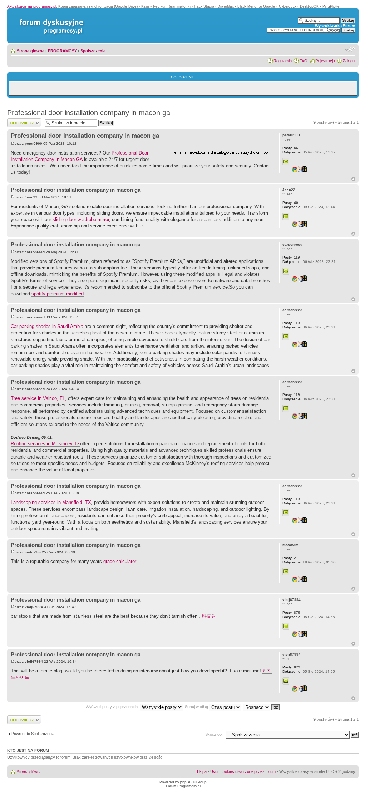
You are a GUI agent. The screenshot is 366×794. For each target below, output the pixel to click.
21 (290, 558)
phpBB (186, 782)
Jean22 (31, 197)
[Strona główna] (50, 19)
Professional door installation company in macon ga (88, 113)
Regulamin (282, 61)
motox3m (33, 552)
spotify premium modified (57, 293)
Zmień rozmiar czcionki (350, 49)
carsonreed (35, 252)
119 (291, 257)
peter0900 (33, 144)
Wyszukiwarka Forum (335, 26)
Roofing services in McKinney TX (45, 443)
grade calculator (119, 561)
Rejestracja (325, 61)
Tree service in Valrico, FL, (38, 398)
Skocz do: (214, 734)
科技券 (209, 616)
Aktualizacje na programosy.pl (31, 6)
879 (291, 612)
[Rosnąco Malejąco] (261, 707)
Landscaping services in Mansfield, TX (51, 502)
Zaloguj (349, 61)
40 (290, 203)
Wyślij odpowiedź (22, 120)
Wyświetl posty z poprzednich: (113, 707)
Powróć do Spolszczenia (32, 733)
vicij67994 (34, 607)
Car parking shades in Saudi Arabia (47, 326)
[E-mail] (286, 161)
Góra (353, 179)
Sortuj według (197, 707)
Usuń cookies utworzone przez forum (243, 771)
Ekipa (202, 771)
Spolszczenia (92, 51)
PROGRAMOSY (62, 51)
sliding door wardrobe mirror (81, 219)
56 (290, 148)
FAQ (303, 61)
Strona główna (30, 51)
